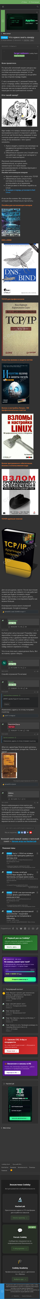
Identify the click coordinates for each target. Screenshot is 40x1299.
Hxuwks (9, 920)
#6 (37, 803)
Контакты (4, 1167)
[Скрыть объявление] (37, 12)
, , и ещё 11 (15, 612)
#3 (37, 671)
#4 (37, 692)
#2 (37, 630)
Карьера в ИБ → (13, 1072)
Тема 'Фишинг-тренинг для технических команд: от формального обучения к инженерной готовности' (20, 995)
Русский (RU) (17, 1164)
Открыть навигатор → (20, 979)
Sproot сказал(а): (8, 737)
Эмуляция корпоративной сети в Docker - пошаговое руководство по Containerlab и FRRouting (20, 914)
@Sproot (5, 747)
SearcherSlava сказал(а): (10, 695)
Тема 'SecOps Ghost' (13, 1011)
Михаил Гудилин (12, 860)
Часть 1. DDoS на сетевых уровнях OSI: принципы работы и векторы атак (20, 855)
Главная (4, 1170)
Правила (13, 1167)
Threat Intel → (12, 1051)
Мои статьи (15, 920)
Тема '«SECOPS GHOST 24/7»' (16, 1004)
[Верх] (8, 1170)
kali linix (26, 40)
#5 (37, 734)
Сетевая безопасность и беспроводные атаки (20, 860)
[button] (3, 6)
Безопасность (22, 1167)
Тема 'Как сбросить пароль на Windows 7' (20, 1018)
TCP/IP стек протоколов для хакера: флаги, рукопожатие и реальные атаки (21, 894)
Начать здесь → (13, 947)
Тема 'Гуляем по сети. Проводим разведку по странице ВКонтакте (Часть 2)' (21, 1026)
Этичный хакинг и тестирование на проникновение (22, 879)
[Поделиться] (37, 47)
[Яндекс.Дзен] (27, 832)
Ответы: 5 (13, 46)
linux (32, 40)
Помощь (32, 1167)
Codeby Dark (6, 1164)
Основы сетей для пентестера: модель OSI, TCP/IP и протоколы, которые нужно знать (20, 874)
